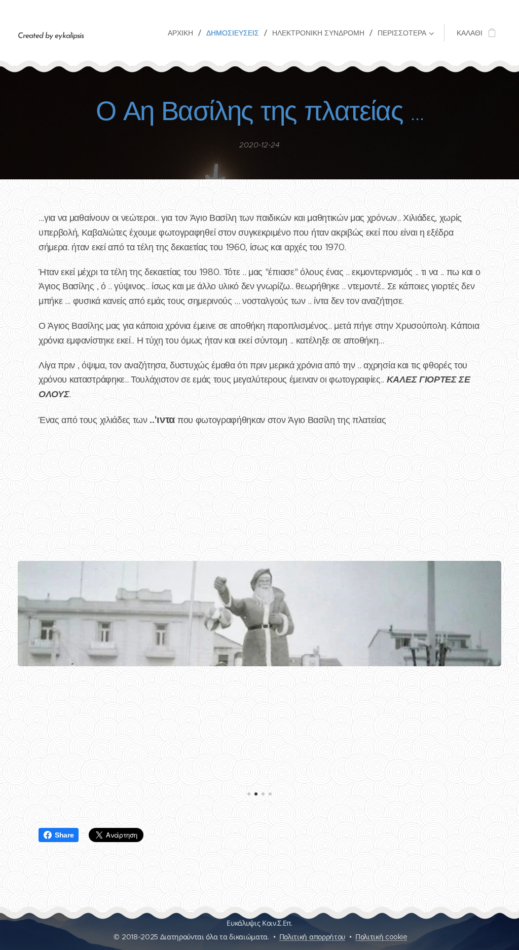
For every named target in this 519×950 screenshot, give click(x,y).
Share (64, 835)
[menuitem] (183, 33)
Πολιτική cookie (381, 936)
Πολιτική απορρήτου (312, 936)
